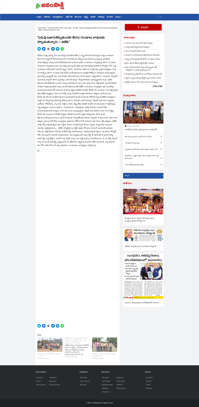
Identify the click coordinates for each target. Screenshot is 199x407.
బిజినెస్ (93, 17)
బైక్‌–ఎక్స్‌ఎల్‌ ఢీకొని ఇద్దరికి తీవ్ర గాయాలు (139, 63)
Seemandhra (41, 385)
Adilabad (105, 388)
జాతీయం (47, 17)
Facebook (149, 377)
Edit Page (83, 377)
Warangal (105, 377)
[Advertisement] (121, 6)
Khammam (106, 392)
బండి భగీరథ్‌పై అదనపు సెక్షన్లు (134, 165)
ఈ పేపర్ (110, 17)
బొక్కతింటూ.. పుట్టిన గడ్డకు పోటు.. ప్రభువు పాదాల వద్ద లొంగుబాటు (141, 157)
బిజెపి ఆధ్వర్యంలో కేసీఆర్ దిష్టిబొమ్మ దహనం (49, 355)
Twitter (148, 385)
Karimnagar (106, 381)
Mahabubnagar (107, 385)
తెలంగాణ (78, 17)
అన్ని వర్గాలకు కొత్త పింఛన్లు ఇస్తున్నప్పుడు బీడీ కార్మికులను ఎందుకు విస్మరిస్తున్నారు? (141, 69)
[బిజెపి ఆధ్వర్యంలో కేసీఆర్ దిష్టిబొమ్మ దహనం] (49, 344)
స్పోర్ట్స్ (86, 17)
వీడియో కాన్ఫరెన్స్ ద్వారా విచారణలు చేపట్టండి (140, 246)
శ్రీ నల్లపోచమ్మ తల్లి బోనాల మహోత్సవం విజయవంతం (143, 74)
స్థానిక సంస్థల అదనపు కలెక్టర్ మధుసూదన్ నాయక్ (143, 78)
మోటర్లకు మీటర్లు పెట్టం (132, 143)
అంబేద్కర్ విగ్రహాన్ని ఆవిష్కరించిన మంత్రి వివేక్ (141, 129)
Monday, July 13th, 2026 (133, 126)
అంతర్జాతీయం (58, 17)
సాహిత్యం (101, 17)
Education (52, 381)
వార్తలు (39, 17)
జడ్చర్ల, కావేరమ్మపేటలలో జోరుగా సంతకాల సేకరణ (142, 59)
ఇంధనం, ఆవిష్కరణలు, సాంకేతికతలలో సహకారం (142, 302)
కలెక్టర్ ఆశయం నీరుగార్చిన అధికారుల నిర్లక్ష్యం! (141, 82)
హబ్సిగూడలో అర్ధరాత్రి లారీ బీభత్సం (137, 47)
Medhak (119, 385)
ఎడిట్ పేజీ (68, 17)
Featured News (54, 385)
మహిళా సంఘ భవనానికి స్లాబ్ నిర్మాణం (139, 43)
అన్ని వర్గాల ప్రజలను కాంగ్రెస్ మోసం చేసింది (138, 136)
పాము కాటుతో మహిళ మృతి (135, 51)
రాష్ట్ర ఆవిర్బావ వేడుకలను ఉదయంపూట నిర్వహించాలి (141, 149)
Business (39, 377)
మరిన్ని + (118, 17)
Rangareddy (120, 388)
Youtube (149, 381)
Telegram (149, 388)
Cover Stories (85, 381)
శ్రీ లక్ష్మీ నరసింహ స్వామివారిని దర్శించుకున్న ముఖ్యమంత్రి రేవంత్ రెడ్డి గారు (139, 220)
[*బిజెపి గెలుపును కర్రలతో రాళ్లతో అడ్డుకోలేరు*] (104, 344)
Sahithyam (53, 377)
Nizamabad (120, 381)
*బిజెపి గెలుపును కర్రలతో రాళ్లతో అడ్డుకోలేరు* (103, 355)
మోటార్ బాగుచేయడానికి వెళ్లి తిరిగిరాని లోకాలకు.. (142, 55)
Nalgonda (119, 377)
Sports (38, 381)
